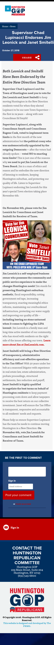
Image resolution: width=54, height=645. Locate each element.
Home (6, 26)
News (13, 26)
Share (27, 57)
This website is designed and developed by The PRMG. (27, 624)
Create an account (23, 503)
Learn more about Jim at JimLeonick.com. (27, 342)
